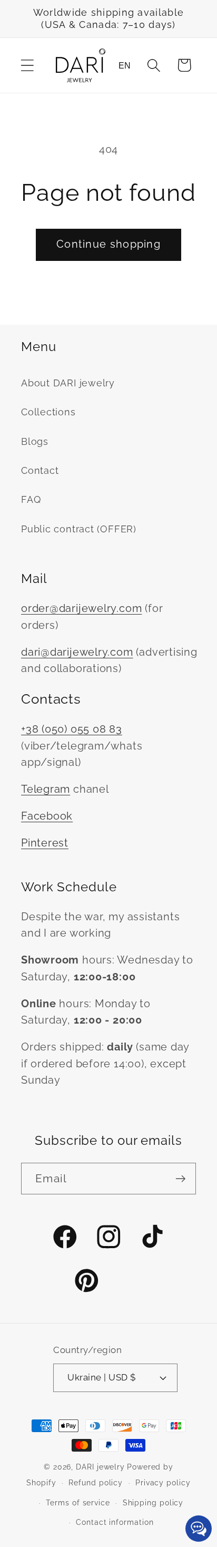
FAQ (31, 499)
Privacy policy (163, 1482)
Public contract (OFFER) (78, 528)
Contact (39, 470)
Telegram (45, 789)
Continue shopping (108, 244)
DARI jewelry (100, 1467)
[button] (27, 65)
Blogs (34, 441)
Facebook (47, 816)
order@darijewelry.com (81, 608)
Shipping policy (153, 1503)
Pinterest (44, 843)
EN (125, 65)
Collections (48, 411)
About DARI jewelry (68, 382)
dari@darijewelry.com (77, 652)
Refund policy (95, 1482)
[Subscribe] (180, 1179)
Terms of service (78, 1503)
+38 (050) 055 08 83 (71, 729)
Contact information (114, 1522)
